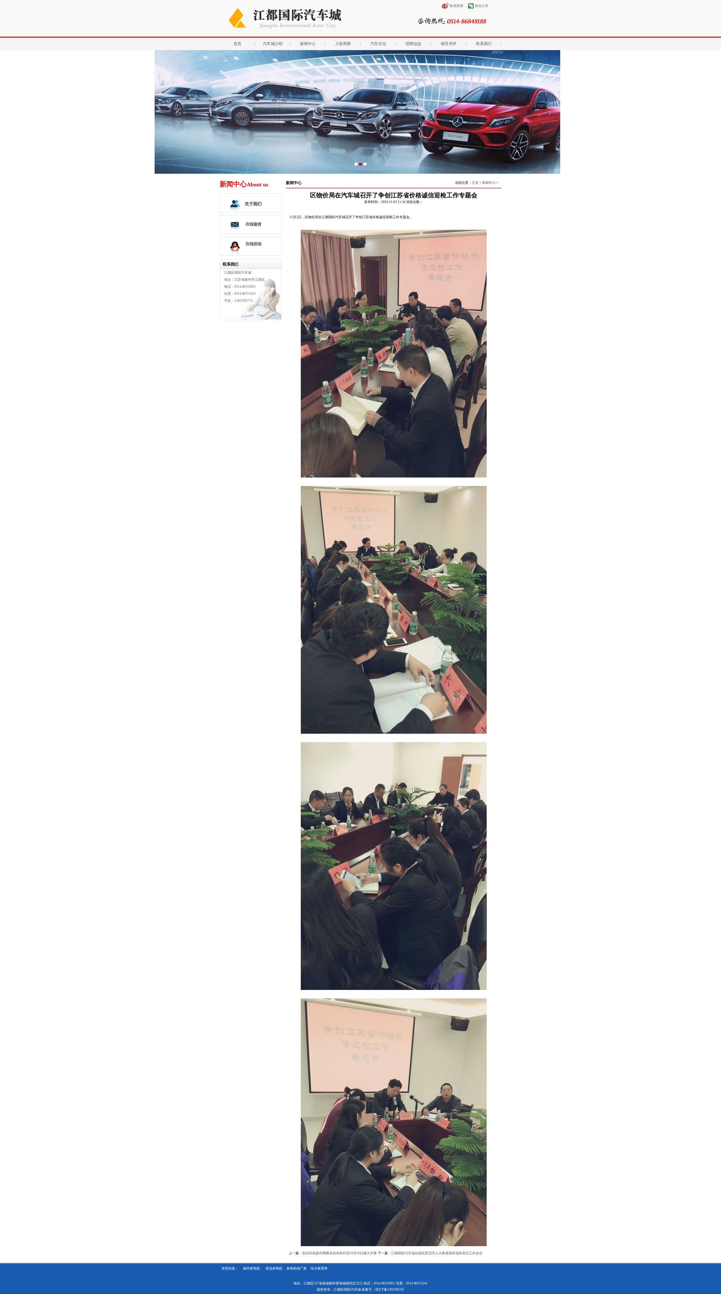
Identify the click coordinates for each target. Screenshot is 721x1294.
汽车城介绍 (272, 44)
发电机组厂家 (296, 1268)
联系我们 (484, 44)
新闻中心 (308, 44)
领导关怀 (449, 44)
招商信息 (413, 44)
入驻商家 (343, 44)
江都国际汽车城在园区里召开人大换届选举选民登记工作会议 (436, 1253)
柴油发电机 (274, 1268)
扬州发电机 (251, 1268)
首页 (237, 44)
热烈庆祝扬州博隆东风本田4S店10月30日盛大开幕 (339, 1253)
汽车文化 (378, 44)
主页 (475, 183)
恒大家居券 (319, 1268)
